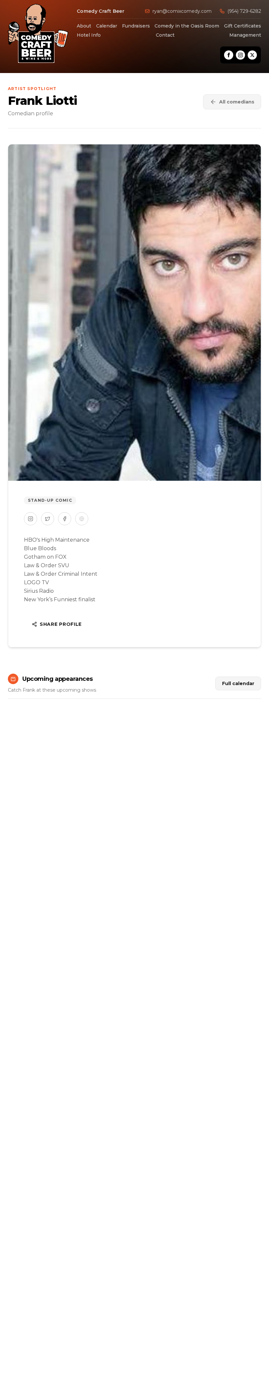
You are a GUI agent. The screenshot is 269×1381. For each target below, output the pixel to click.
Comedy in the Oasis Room (187, 26)
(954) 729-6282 (244, 11)
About (84, 26)
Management (245, 35)
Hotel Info (89, 35)
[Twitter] (47, 518)
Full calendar (238, 683)
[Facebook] (228, 55)
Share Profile (61, 624)
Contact (165, 35)
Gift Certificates (242, 26)
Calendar (106, 26)
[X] (252, 55)
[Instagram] (240, 55)
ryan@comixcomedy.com (182, 11)
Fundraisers (136, 26)
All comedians (236, 102)
